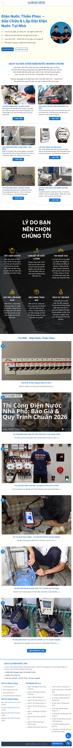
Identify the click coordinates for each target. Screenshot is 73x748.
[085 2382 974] (68, 742)
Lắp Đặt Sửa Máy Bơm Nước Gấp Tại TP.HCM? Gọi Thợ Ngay (36, 588)
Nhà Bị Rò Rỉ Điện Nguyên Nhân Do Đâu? (36, 383)
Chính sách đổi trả (8, 693)
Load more (36, 651)
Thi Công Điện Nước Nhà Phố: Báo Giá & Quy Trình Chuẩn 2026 (36, 434)
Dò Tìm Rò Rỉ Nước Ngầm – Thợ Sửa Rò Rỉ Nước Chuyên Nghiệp (36, 537)
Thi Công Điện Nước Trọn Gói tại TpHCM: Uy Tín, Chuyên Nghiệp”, (36, 640)
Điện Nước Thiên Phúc (41, 744)
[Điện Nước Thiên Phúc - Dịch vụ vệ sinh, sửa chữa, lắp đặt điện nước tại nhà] (36, 3)
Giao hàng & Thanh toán (10, 690)
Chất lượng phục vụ (9, 687)
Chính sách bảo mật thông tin (12, 696)
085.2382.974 (12, 702)
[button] (3, 3)
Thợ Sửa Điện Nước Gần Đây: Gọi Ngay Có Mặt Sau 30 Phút (36, 485)
